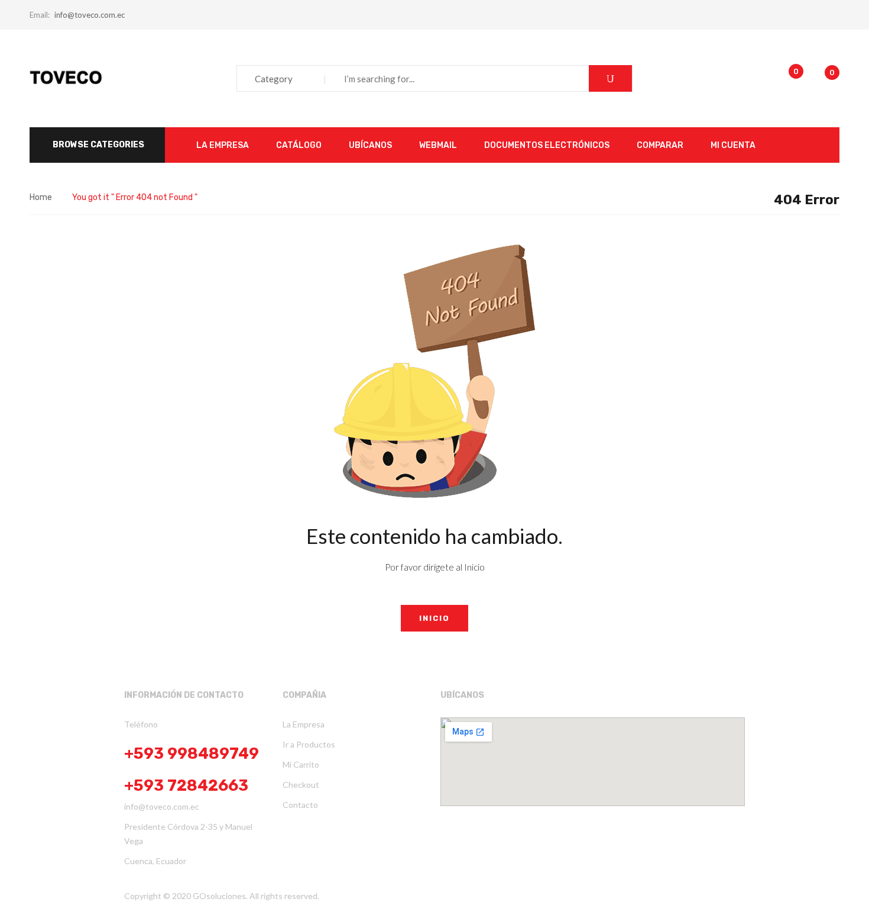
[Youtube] (454, 895)
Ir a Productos (309, 744)
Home (41, 197)
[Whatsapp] (465, 895)
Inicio (434, 618)
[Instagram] (475, 895)
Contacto (300, 805)
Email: (40, 15)
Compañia (304, 695)
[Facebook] (444, 895)
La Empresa (304, 724)
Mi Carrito (301, 764)
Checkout (301, 785)
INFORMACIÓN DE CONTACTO (184, 695)
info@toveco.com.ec (89, 15)
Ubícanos (462, 695)
